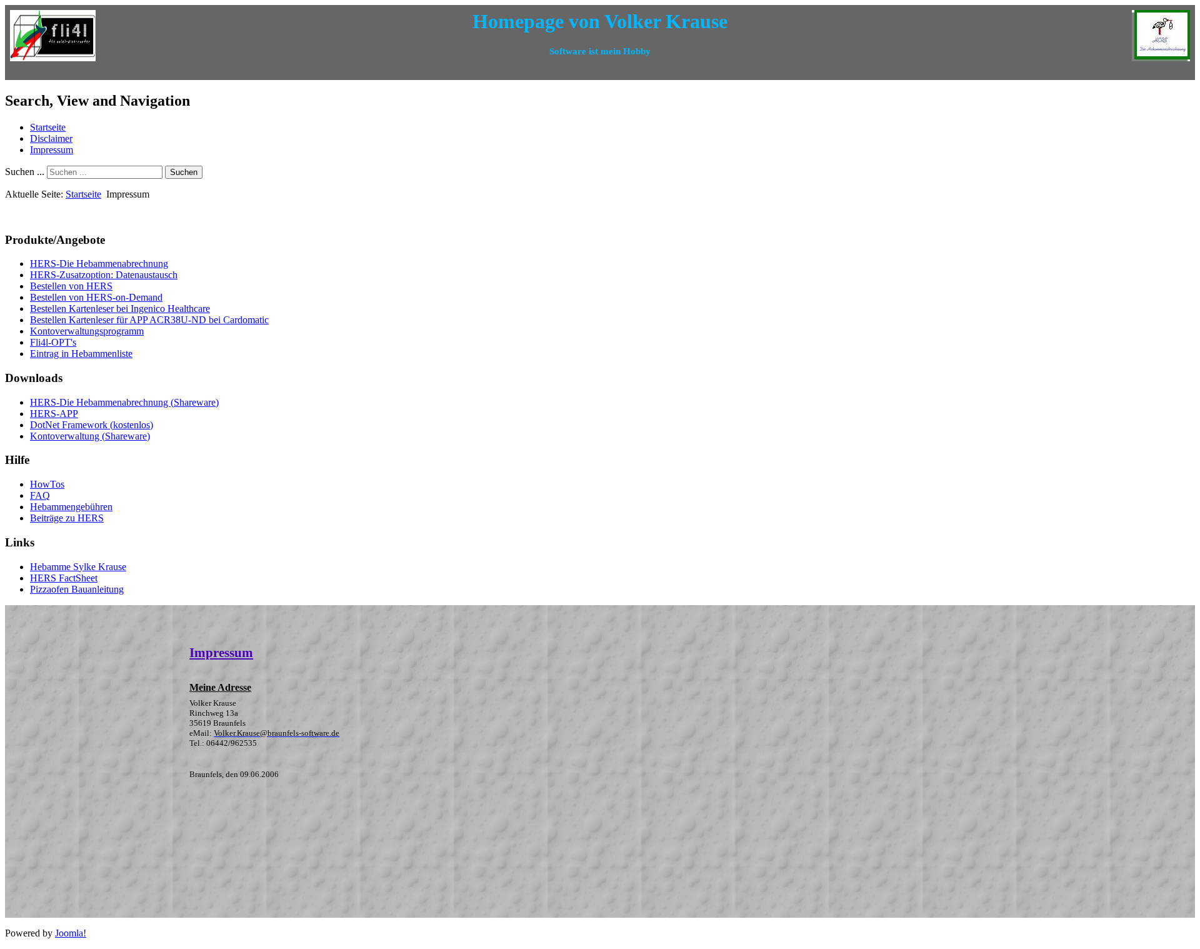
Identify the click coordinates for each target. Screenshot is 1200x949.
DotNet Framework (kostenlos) (91, 424)
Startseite (48, 127)
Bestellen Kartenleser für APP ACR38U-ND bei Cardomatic (149, 319)
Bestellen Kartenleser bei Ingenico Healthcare (120, 308)
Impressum (51, 149)
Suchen (184, 172)
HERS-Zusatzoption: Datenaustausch (104, 274)
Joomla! (70, 933)
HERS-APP (54, 413)
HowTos (47, 484)
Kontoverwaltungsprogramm (87, 331)
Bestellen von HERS (71, 286)
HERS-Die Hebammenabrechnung (99, 263)
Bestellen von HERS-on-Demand (96, 297)
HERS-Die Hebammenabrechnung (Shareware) (124, 402)
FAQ (40, 495)
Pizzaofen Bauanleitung (77, 589)
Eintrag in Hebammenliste (81, 353)
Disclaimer (51, 138)
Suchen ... (24, 171)
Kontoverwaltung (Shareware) (90, 436)
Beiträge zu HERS (67, 518)
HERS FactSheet (64, 578)
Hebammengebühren (71, 506)
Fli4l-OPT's (53, 342)
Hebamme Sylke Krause (78, 566)
